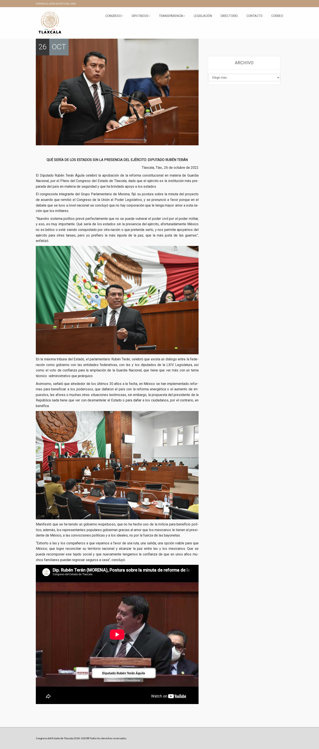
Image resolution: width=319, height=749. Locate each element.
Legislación (203, 16)
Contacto (255, 16)
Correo (277, 16)
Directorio (229, 16)
